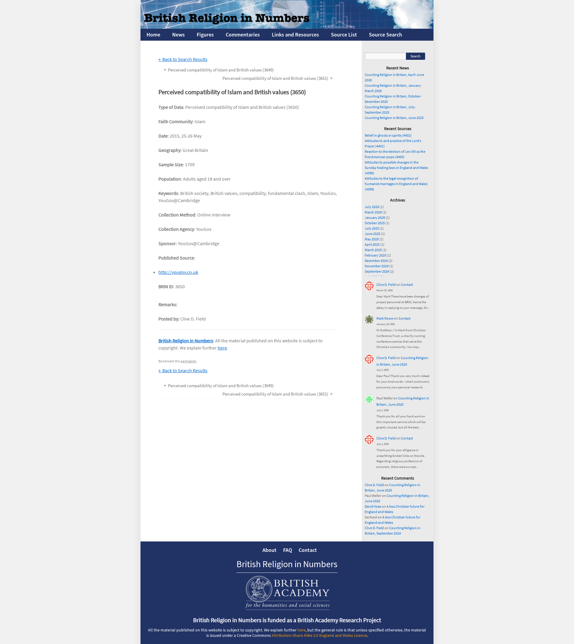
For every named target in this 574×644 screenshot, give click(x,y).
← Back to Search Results (182, 59)
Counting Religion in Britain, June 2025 (394, 117)
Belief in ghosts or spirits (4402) (388, 135)
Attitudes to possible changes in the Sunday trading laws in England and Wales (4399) (396, 167)
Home (153, 34)
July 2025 (372, 228)
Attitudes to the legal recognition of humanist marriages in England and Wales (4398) (396, 183)
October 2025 (375, 223)
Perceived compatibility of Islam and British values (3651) (277, 78)
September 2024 (377, 271)
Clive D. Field (386, 284)
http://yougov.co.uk (178, 272)
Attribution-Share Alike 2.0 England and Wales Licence (319, 635)
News (178, 34)
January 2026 (375, 217)
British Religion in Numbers (185, 341)
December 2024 (376, 260)
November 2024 (377, 266)
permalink (188, 361)
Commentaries (243, 34)
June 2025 (372, 233)
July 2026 (372, 207)
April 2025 (372, 244)
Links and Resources (295, 34)
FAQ (287, 550)
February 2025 (375, 255)
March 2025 (373, 250)
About (269, 550)
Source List (344, 34)
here (222, 348)
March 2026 (373, 212)
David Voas (373, 506)
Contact (407, 284)
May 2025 (372, 239)
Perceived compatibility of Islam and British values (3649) (219, 69)
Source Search (385, 34)
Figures (205, 34)
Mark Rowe (384, 318)
